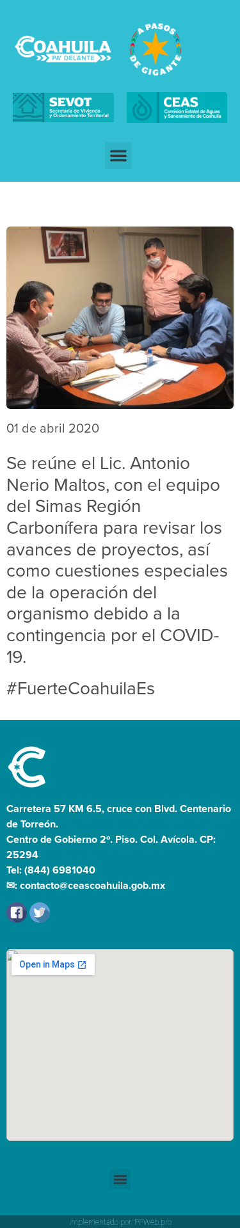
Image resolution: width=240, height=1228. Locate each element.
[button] (118, 155)
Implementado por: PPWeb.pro (120, 1222)
